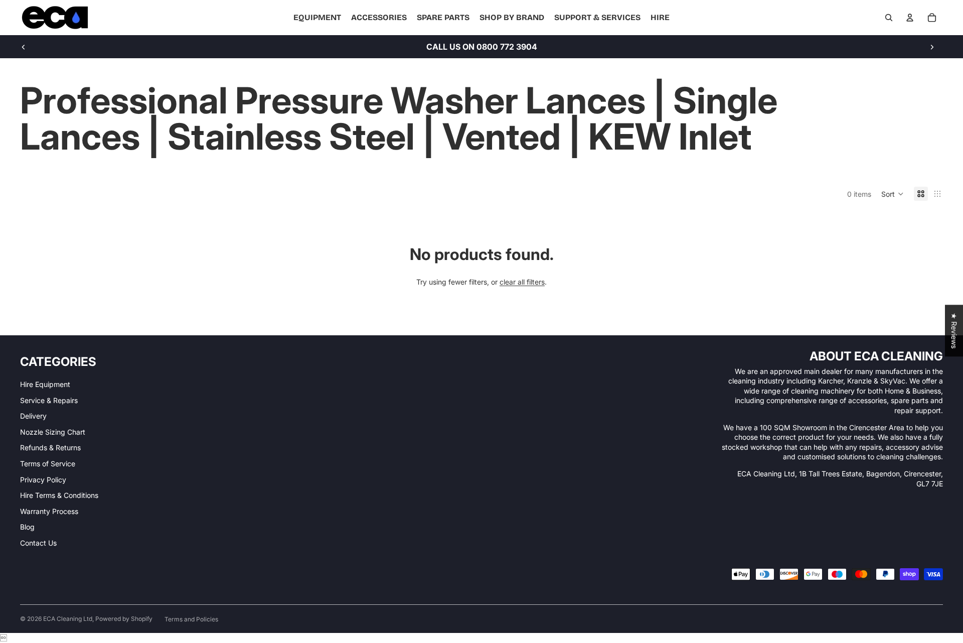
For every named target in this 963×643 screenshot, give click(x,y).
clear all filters (522, 282)
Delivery (33, 416)
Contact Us (38, 543)
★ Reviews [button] (954, 330)
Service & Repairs (49, 400)
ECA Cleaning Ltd (67, 618)
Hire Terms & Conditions (59, 495)
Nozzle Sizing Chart (52, 432)
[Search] (889, 18)
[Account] (910, 18)
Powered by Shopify (123, 618)
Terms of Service (47, 463)
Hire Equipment (45, 384)
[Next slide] (932, 47)
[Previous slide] (24, 47)
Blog (27, 527)
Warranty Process (49, 511)
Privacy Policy (43, 479)
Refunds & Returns (50, 447)
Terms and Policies (191, 619)
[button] (892, 194)
